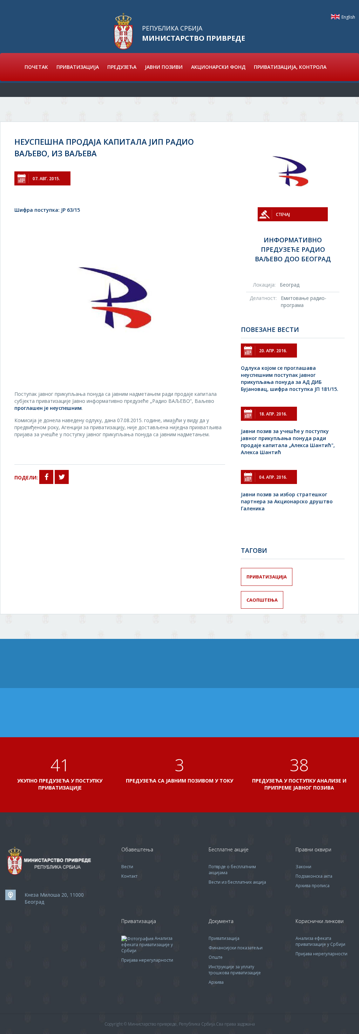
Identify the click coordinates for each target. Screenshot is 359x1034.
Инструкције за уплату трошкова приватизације (235, 970)
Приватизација (266, 577)
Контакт (129, 876)
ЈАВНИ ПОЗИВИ (164, 67)
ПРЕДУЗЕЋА (121, 67)
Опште (216, 957)
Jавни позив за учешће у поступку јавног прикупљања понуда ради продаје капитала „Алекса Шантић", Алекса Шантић (288, 442)
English (335, 16)
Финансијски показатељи (236, 948)
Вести (127, 867)
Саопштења (262, 600)
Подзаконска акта (314, 876)
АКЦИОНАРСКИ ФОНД (218, 67)
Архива (216, 982)
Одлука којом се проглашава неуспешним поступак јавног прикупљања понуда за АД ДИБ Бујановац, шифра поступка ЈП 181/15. (289, 378)
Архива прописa (313, 886)
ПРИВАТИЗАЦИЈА (77, 67)
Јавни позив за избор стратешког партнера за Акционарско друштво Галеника (287, 501)
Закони (303, 867)
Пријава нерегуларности (147, 960)
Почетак (36, 67)
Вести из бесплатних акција (237, 882)
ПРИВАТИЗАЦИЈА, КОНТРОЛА (290, 67)
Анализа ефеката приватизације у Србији (147, 944)
